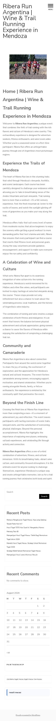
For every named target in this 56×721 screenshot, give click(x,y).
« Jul (8, 653)
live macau (38, 679)
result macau (15, 692)
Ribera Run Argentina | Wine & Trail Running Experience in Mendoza (20, 21)
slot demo (10, 679)
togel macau (19, 679)
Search (10, 492)
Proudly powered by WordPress (28, 715)
